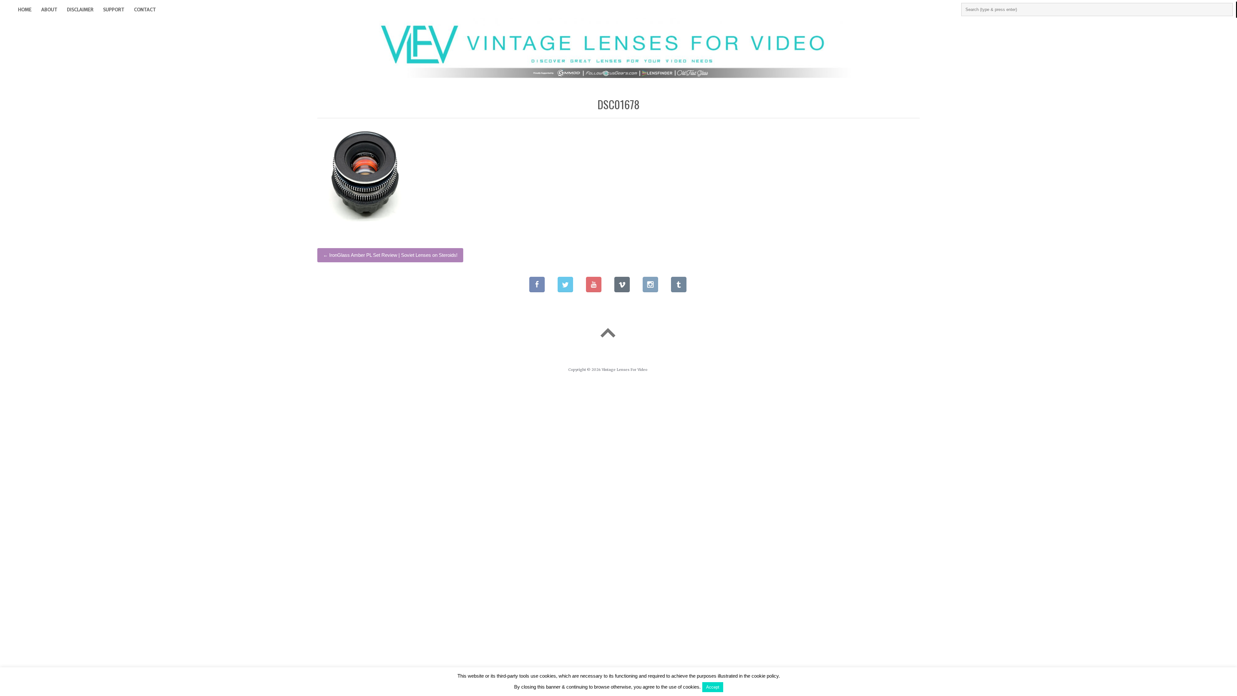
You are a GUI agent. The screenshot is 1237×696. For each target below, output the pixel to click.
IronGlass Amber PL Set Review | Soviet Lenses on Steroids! (390, 255)
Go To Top (608, 333)
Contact (145, 10)
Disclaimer (80, 10)
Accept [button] (712, 687)
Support (113, 10)
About (49, 10)
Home (25, 10)
